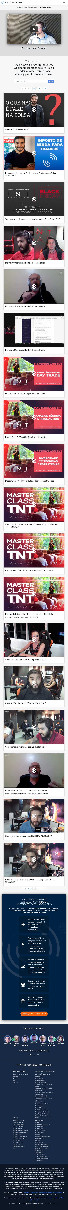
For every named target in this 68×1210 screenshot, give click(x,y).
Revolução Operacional (42, 1146)
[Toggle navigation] (64, 2)
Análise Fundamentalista (20, 1132)
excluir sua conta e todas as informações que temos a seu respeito (43, 1192)
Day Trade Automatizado (42, 1136)
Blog (14, 1080)
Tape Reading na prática (20, 1136)
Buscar (51, 81)
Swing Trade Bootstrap (42, 1112)
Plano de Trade (39, 1102)
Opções (37, 1140)
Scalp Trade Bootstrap (42, 1110)
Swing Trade (39, 1150)
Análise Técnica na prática (20, 1130)
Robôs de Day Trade (41, 1148)
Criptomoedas (39, 1132)
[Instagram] (38, 1055)
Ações (37, 1122)
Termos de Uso (53, 1198)
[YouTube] (30, 1055)
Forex (14, 1148)
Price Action (39, 1078)
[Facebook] (34, 1055)
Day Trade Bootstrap (41, 1114)
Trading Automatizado (42, 1158)
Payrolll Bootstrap (40, 1108)
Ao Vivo (15, 1078)
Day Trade (38, 1076)
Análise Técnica (39, 1080)
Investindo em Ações (41, 1082)
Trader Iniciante (40, 1154)
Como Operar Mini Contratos (44, 1088)
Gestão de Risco (17, 1142)
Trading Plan (16, 1144)
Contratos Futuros (40, 1130)
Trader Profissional (18, 1124)
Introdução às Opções (41, 1096)
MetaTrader (38, 1090)
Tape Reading (39, 1106)
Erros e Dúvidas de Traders (43, 1116)
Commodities (39, 1128)
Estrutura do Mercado (19, 1126)
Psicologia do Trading (19, 1146)
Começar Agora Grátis (34, 1013)
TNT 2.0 (15, 1082)
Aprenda (15, 1076)
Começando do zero (18, 1122)
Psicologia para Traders (42, 1104)
